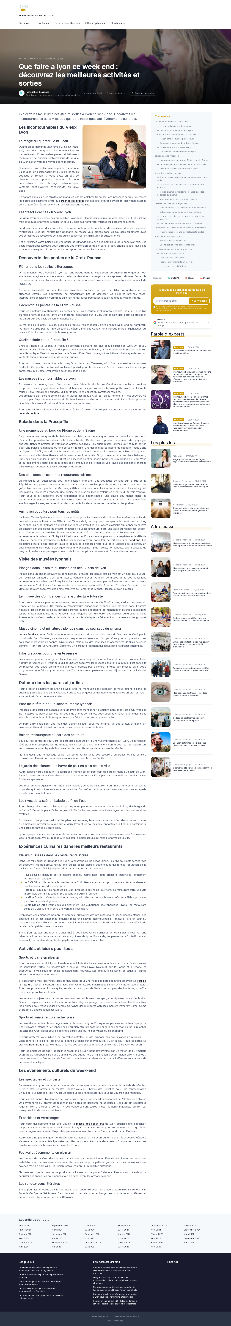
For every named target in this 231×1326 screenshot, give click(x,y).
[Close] (172, 654)
